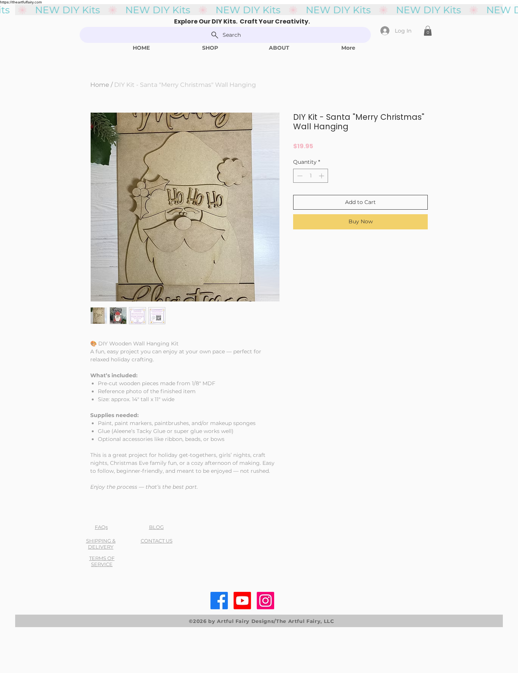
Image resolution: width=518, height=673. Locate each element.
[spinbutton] (310, 175)
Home (99, 84)
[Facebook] (219, 600)
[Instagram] (265, 600)
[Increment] (322, 175)
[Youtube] (242, 600)
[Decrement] (299, 175)
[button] (428, 31)
